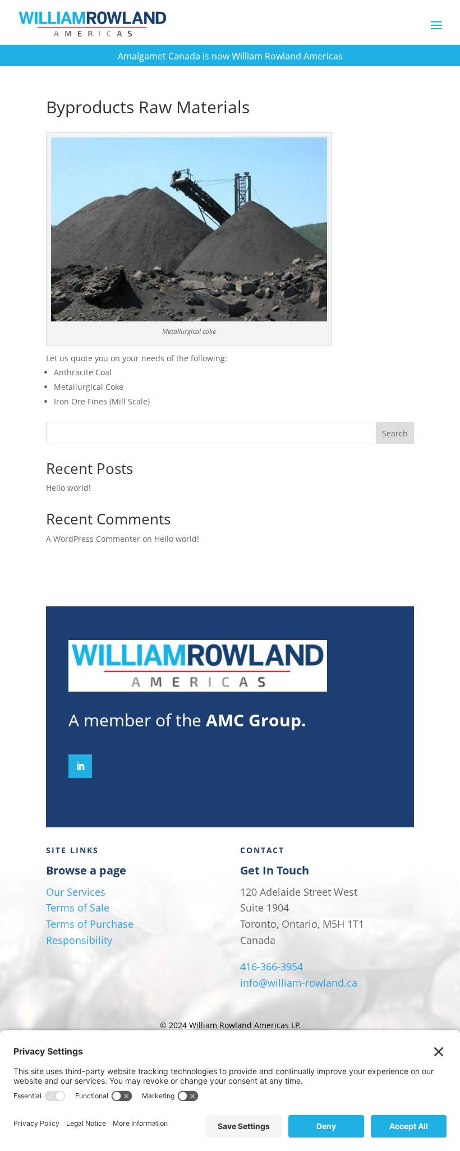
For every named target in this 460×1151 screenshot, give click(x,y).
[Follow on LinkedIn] (80, 766)
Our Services (75, 892)
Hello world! (68, 487)
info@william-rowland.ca (298, 982)
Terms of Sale (77, 907)
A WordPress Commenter (93, 538)
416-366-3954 (271, 966)
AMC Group (253, 719)
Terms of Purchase (90, 924)
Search (395, 433)
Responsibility (79, 940)
